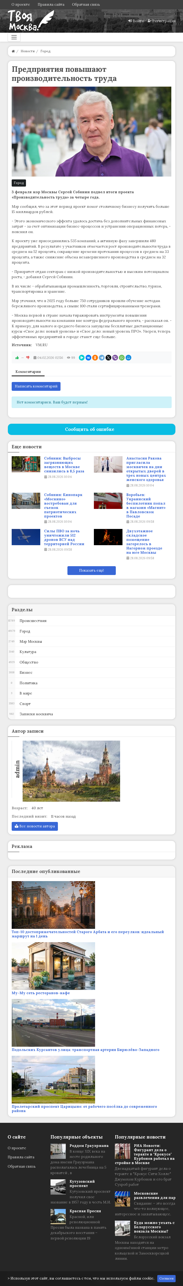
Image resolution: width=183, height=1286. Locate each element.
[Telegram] (102, 358)
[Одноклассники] (95, 358)
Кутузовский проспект (82, 1183)
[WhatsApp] (122, 358)
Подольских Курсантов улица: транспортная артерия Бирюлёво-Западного (85, 1049)
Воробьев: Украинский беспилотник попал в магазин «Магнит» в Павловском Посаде (146, 505)
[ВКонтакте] (88, 358)
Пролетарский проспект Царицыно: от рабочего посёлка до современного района (84, 1108)
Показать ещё (91, 570)
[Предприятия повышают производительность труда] (92, 132)
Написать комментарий (36, 386)
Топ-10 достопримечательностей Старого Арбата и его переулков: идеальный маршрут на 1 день (88, 934)
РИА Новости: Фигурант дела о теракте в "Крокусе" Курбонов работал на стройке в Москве (145, 1154)
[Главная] (13, 51)
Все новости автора (36, 826)
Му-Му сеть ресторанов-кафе (41, 993)
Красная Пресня (85, 1211)
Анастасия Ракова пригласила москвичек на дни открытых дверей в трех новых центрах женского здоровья (146, 469)
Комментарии (28, 371)
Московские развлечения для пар (155, 1195)
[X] (108, 358)
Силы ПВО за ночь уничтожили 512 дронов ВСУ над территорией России (64, 537)
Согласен (166, 1278)
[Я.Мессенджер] (82, 358)
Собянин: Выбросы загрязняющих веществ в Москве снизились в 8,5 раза (64, 464)
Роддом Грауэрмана (89, 1145)
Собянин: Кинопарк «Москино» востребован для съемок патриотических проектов (63, 505)
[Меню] (14, 37)
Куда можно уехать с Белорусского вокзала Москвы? (154, 1227)
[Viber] (115, 358)
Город (19, 183)
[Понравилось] (17, 357)
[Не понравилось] (28, 357)
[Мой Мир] (128, 358)
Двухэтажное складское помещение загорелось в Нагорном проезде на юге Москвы (144, 542)
